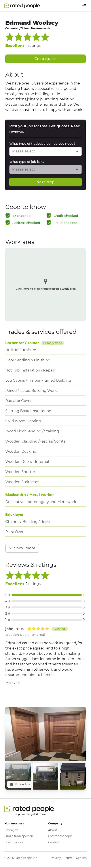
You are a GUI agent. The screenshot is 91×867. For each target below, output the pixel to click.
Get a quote (45, 59)
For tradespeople (60, 836)
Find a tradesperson (18, 836)
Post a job (11, 830)
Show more (24, 548)
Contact (53, 842)
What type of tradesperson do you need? (42, 144)
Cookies (81, 857)
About (52, 830)
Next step (45, 182)
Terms (68, 857)
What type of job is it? (26, 162)
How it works (13, 842)
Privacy (56, 857)
